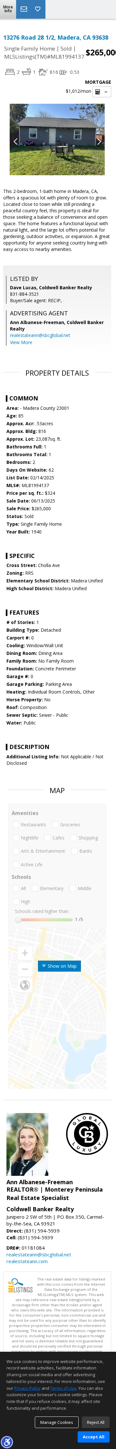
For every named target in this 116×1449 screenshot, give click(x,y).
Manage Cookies (56, 1422)
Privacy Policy (27, 1388)
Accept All (93, 1437)
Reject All (95, 1422)
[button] (7, 1442)
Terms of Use (63, 1388)
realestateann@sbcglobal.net (40, 335)
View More (21, 342)
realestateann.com (27, 1261)
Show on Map (61, 966)
